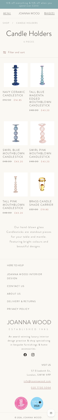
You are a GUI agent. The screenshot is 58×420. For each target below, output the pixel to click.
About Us (14, 293)
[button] (7, 13)
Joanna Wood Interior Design (24, 276)
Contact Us (15, 286)
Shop (6, 23)
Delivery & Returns (21, 301)
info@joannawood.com (37, 381)
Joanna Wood (32, 417)
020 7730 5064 (41, 387)
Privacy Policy (18, 309)
